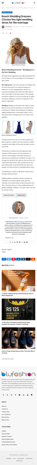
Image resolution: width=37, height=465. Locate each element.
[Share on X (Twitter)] (6, 33)
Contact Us (5, 409)
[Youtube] (24, 242)
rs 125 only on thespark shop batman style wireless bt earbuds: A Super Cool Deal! (16, 323)
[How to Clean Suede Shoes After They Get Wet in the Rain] (18, 338)
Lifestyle (4, 431)
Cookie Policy (29, 458)
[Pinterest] (17, 242)
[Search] (34, 3)
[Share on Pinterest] (10, 33)
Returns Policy (5, 417)
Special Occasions (7, 436)
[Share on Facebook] (3, 33)
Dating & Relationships (7, 439)
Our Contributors (6, 414)
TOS (14, 458)
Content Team (5, 411)
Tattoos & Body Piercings (8, 442)
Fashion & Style (6, 433)
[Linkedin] (15, 242)
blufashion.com (9, 237)
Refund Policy (5, 420)
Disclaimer (8, 458)
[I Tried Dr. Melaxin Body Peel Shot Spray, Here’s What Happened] (18, 280)
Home (3, 7)
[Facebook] (10, 242)
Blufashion (22, 221)
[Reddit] (19, 242)
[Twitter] (22, 242)
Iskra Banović (8, 26)
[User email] (27, 242)
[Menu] (3, 3)
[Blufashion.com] (18, 3)
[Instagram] (12, 242)
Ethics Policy (20, 460)
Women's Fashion (10, 7)
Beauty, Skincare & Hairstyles (9, 444)
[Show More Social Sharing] (13, 33)
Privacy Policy (20, 458)
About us (4, 406)
